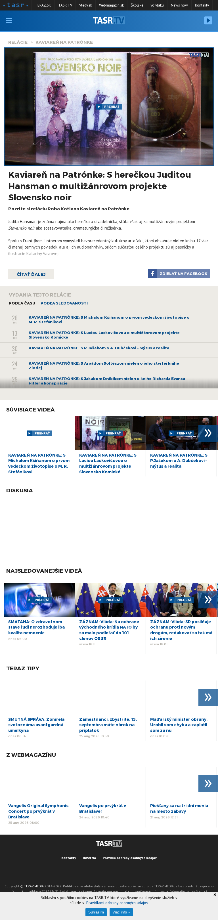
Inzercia (89, 858)
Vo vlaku (157, 5)
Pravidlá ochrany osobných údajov (130, 858)
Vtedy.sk (85, 5)
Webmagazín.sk (111, 5)
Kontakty (202, 5)
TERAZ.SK (43, 5)
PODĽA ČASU (22, 303)
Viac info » (121, 912)
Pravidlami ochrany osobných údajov (117, 902)
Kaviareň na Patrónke (64, 42)
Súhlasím (96, 912)
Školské (137, 5)
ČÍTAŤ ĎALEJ (31, 274)
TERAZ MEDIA (34, 886)
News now (179, 5)
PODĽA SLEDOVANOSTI (64, 303)
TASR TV (65, 5)
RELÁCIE (18, 42)
